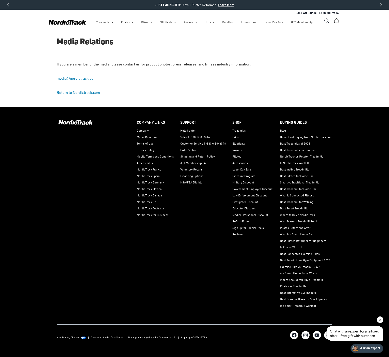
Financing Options (191, 176)
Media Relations (147, 137)
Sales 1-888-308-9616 (195, 137)
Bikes (144, 22)
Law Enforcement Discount (249, 195)
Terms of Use (145, 143)
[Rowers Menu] (196, 22)
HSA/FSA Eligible (191, 182)
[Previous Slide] (8, 5)
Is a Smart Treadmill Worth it (298, 305)
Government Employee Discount (253, 189)
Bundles (227, 22)
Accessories (248, 22)
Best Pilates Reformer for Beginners (303, 240)
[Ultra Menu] (213, 22)
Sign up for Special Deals (248, 227)
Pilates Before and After (295, 227)
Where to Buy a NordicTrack (297, 215)
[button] (327, 21)
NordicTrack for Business (153, 215)
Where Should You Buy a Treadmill (301, 279)
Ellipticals (166, 22)
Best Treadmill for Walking (296, 202)
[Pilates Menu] (132, 22)
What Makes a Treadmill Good (298, 221)
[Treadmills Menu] (112, 22)
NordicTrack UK (146, 202)
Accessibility (145, 163)
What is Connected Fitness (297, 195)
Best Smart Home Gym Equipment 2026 (305, 260)
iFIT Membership (302, 22)
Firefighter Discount (245, 202)
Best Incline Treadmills (294, 169)
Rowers (188, 22)
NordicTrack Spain (148, 176)
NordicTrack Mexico (149, 189)
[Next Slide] (381, 5)
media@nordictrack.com (76, 78)
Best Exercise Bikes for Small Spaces (303, 299)
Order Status (188, 150)
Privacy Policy (146, 150)
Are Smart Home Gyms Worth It (300, 273)
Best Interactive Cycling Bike (298, 292)
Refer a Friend (241, 221)
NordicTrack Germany (150, 182)
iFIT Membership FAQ (193, 163)
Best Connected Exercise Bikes (300, 253)
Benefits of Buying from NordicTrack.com (306, 137)
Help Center (188, 130)
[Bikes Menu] (151, 22)
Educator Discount (244, 208)
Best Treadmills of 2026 (295, 143)
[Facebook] (294, 335)
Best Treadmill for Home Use (298, 189)
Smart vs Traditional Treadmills (299, 182)
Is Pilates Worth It (291, 247)
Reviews (237, 234)
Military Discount (243, 182)
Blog (283, 130)
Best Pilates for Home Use (297, 176)
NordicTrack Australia (150, 208)
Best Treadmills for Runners (297, 150)
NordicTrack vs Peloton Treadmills (301, 156)
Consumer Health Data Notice (107, 337)
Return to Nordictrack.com (78, 92)
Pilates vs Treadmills (293, 286)
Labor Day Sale (273, 22)
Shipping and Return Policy (197, 156)
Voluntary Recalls (191, 169)
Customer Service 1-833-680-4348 (203, 143)
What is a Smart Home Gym (297, 234)
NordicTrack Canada (149, 195)
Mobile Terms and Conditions (155, 156)
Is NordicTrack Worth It (294, 163)
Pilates (125, 22)
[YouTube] (317, 335)
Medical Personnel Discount (250, 215)
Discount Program (243, 176)
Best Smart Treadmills (294, 208)
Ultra (208, 22)
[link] (67, 22)
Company (143, 130)
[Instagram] (305, 335)
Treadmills (103, 22)
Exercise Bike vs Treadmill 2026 (300, 266)
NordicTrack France (149, 169)
